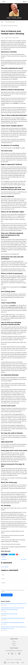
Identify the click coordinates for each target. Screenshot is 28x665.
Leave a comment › (5, 566)
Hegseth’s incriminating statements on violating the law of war (14, 603)
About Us (14, 643)
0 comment (3, 556)
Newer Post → (24, 559)
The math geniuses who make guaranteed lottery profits (12, 622)
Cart (26, 1)
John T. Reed (11, 659)
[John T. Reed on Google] (16, 654)
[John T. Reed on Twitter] (9, 654)
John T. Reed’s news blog (10, 21)
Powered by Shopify (17, 659)
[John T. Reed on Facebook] (12, 654)
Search (14, 641)
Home (2, 21)
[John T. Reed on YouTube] (19, 654)
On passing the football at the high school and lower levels (13, 618)
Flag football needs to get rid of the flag (9, 613)
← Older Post (4, 559)
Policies (14, 645)
